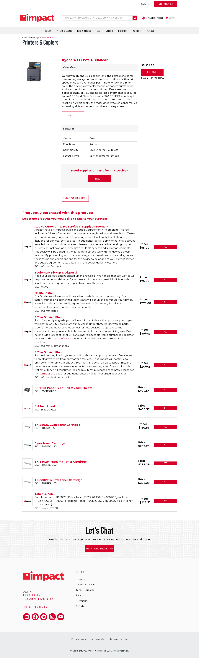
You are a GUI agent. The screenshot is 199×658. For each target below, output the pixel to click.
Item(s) (172, 17)
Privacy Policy (78, 639)
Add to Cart (152, 72)
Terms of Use (61, 338)
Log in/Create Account (154, 17)
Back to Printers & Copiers (75, 198)
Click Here (99, 178)
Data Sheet (73, 115)
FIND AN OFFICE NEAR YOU (34, 607)
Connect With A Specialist (97, 548)
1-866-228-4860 (31, 595)
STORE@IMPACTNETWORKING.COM (38, 599)
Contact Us (145, 4)
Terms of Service (119, 639)
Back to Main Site (165, 4)
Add (165, 246)
